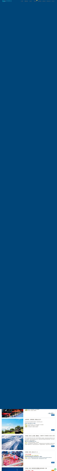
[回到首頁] (7, 1)
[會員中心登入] (44, 1)
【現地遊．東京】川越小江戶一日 (31, 452)
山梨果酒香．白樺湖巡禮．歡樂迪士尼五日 (33, 419)
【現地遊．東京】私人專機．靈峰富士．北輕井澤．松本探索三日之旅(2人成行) (40, 435)
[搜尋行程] (22, 1)
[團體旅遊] (26, 1)
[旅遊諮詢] (39, 1)
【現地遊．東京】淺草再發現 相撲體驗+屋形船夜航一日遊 (36, 468)
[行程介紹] (12, 409)
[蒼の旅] (53, 1)
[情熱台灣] (48, 1)
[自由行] (30, 1)
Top (53, 470)
